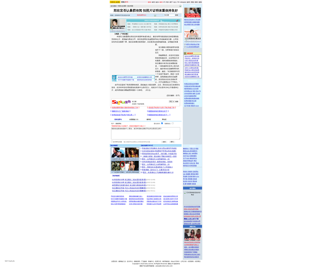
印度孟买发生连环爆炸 (191, 84)
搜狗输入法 (122, 261)
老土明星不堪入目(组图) (192, 24)
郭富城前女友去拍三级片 (192, 254)
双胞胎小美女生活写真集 (192, 214)
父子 (184, 158)
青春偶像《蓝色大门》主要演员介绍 (155, 170)
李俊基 (185, 176)
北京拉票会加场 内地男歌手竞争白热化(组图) (159, 151)
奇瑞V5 (192, 106)
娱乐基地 (192, 188)
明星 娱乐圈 (122, 6)
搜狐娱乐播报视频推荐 (151, 20)
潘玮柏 (193, 174)
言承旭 (190, 176)
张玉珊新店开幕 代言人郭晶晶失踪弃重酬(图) (129, 188)
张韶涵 (193, 184)
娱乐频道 (114, 6)
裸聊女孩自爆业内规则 (191, 249)
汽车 (167, 2)
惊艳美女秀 (196, 221)
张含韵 (185, 181)
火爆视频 (192, 27)
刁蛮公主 (192, 148)
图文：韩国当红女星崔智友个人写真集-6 (157, 167)
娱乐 (157, 2)
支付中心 (130, 261)
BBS (196, 2)
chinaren (183, 2)
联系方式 (158, 261)
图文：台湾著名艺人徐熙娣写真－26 (156, 159)
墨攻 (197, 163)
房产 (171, 2)
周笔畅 (190, 179)
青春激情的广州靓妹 (190, 252)
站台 (187, 158)
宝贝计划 (192, 163)
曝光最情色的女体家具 (191, 257)
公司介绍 (183, 261)
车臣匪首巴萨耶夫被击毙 (192, 86)
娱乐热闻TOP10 (147, 145)
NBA (193, 91)
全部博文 (198, 261)
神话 (195, 161)
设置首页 (114, 261)
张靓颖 (189, 184)
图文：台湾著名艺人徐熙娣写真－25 (156, 164)
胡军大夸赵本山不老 (192, 44)
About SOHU (175, 261)
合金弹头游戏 (196, 224)
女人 (175, 2)
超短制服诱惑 (188, 221)
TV (178, 2)
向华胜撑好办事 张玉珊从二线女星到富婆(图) (129, 180)
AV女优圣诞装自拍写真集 (192, 206)
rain (184, 174)
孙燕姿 (195, 179)
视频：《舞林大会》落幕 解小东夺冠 (139, 27)
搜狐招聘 (137, 261)
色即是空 (186, 165)
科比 (197, 91)
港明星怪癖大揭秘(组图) (192, 22)
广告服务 (144, 261)
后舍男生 (195, 171)
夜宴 (196, 148)
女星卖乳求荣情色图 (132, 172)
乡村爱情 (194, 153)
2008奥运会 (188, 91)
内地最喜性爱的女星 (118, 159)
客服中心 (151, 261)
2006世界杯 (188, 93)
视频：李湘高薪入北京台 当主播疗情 (139, 24)
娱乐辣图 (114, 145)
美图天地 (192, 226)
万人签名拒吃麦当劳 (132, 159)
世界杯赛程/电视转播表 (191, 98)
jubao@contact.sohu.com (164, 266)
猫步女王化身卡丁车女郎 (192, 19)
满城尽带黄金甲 (188, 161)
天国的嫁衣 (193, 156)
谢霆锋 (188, 174)
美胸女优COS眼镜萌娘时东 (193, 211)
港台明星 (130, 6)
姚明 (193, 93)
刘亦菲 (190, 181)
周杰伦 (185, 171)
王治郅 (198, 93)
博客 (192, 2)
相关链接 (116, 176)
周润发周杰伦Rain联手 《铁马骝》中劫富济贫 (159, 154)
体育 (153, 2)
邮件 (188, 2)
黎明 (196, 174)
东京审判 (186, 163)
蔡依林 (195, 181)
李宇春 (185, 179)
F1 (200, 91)
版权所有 (177, 264)
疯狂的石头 (193, 158)
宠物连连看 (187, 224)
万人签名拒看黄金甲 (192, 47)
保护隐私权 (166, 261)
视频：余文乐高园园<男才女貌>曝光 (139, 30)
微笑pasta (186, 151)
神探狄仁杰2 (187, 153)
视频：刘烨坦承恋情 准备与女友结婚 (166, 27)
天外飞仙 (186, 156)
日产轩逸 (187, 106)
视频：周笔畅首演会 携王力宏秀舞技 (166, 24)
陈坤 (194, 176)
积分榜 (194, 101)
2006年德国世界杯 (190, 96)
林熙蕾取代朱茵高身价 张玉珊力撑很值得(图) (129, 185)
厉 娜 (184, 184)
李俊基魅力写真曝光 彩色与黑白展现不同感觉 (159, 148)
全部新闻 (191, 261)
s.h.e (197, 106)
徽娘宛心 (186, 148)
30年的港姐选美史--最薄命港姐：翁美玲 (157, 162)
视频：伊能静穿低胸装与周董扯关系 (166, 30)
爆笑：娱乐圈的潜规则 (191, 247)
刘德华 (190, 171)
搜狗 (200, 2)
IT (164, 2)
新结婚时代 (193, 151)
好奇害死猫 (193, 165)
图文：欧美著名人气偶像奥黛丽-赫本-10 (158, 172)
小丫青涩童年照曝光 (118, 172)
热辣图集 (192, 5)
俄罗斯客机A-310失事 (191, 88)
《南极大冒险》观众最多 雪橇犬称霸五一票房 (159, 156)
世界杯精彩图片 (189, 103)
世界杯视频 (188, 101)
